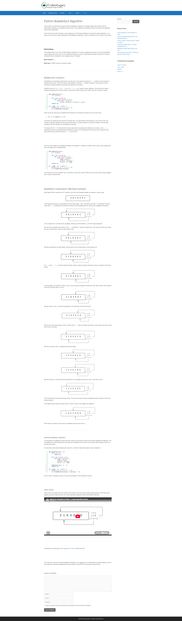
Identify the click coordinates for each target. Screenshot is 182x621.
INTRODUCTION (53, 13)
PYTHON (62, 13)
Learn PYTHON (121, 65)
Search (119, 19)
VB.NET (77, 13)
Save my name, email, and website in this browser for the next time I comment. (68, 605)
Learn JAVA (120, 67)
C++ (85, 13)
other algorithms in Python (67, 548)
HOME (44, 13)
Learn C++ (120, 71)
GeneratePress (100, 618)
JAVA (70, 13)
